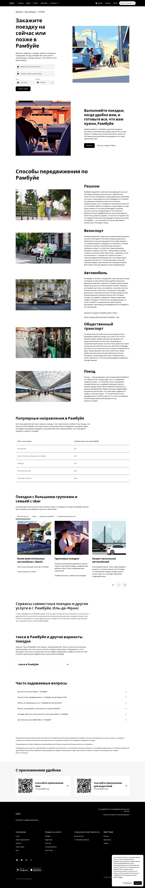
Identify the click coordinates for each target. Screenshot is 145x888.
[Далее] (124, 584)
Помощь (108, 3)
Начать (89, 145)
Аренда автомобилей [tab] (46, 516)
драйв (28, 3)
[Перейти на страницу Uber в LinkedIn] (16, 860)
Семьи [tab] (34, 516)
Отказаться (127, 883)
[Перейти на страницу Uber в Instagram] (26, 860)
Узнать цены (23, 89)
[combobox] (20, 67)
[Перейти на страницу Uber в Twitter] (31, 860)
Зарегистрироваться (127, 3)
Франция (19, 12)
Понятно (138, 883)
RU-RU (100, 3)
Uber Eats (44, 3)
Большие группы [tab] (23, 516)
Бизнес (35, 3)
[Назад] (118, 584)
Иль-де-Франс (30, 12)
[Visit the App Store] (35, 870)
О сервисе (53, 3)
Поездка (20, 3)
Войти (115, 3)
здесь (121, 877)
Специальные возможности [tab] (66, 516)
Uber (11, 3)
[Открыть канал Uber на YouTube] (21, 860)
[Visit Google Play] (22, 870)
